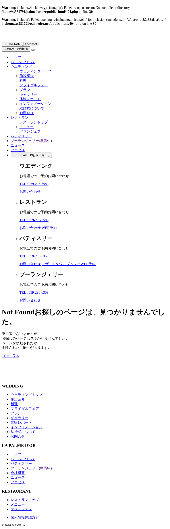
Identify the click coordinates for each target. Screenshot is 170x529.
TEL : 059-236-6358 (33, 256)
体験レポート (30, 99)
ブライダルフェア (33, 85)
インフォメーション (35, 104)
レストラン (19, 117)
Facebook (31, 44)
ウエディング (21, 66)
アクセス (18, 150)
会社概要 (18, 473)
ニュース (18, 145)
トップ (16, 57)
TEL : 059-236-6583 (33, 220)
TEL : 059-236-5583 (33, 184)
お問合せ (16, 49)
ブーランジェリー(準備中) (31, 141)
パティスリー (21, 136)
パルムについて (23, 62)
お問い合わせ (31, 155)
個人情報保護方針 (25, 517)
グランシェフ (30, 131)
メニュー (26, 127)
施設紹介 (26, 76)
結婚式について (31, 108)
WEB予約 (49, 228)
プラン (24, 90)
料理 (23, 80)
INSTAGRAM (12, 44)
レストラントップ (33, 122)
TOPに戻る (10, 356)
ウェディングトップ (35, 71)
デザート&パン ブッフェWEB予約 (69, 264)
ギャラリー (28, 94)
